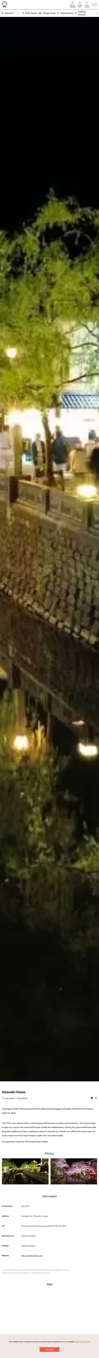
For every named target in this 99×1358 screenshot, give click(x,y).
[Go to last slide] (17, 13)
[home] (35, 4)
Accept (49, 1349)
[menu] (94, 4)
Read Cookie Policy (82, 1342)
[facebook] (92, 1098)
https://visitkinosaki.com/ (32, 1255)
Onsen (58, 1108)
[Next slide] (97, 13)
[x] (96, 1098)
